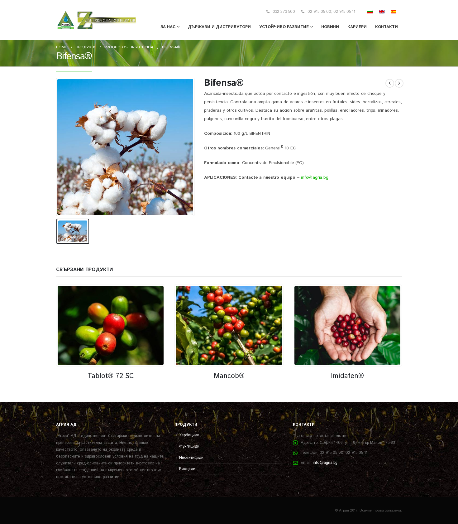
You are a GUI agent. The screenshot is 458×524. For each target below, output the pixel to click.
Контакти (386, 27)
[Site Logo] (97, 20)
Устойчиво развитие (284, 27)
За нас (167, 27)
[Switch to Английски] (382, 12)
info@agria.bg (314, 177)
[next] (399, 83)
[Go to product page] (111, 325)
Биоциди (187, 469)
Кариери (357, 27)
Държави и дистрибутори (219, 27)
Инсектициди (191, 457)
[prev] (389, 83)
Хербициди (189, 435)
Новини (330, 27)
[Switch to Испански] (393, 12)
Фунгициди (189, 446)
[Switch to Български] (370, 12)
